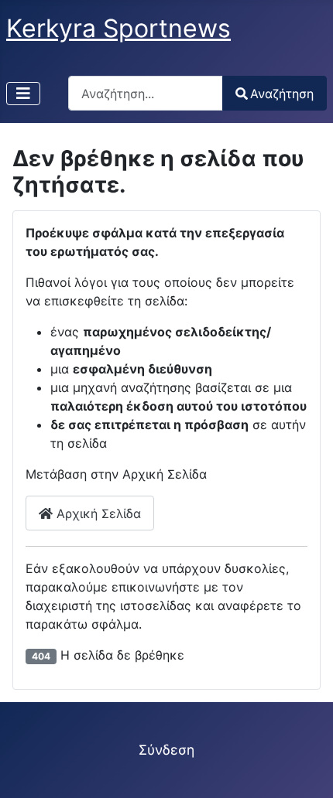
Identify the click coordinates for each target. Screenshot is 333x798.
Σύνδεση (166, 750)
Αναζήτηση (282, 93)
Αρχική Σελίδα (97, 513)
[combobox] (145, 93)
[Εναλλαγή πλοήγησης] (23, 93)
